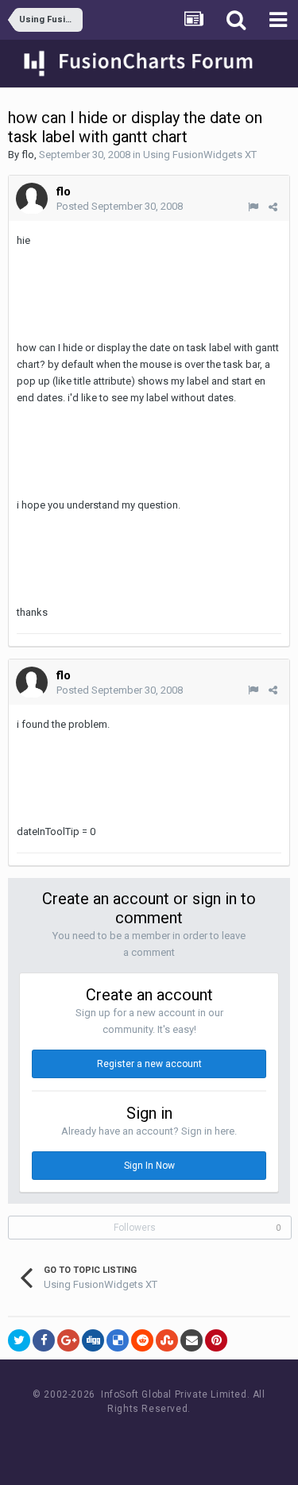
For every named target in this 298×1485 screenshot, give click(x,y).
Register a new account (149, 1063)
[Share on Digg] (93, 1340)
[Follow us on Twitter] (169, 1438)
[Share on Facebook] (44, 1340)
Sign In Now (149, 1165)
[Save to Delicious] (117, 1340)
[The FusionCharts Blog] (97, 1438)
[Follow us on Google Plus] (204, 1438)
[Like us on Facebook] (133, 1438)
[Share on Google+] (68, 1340)
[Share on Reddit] (142, 1340)
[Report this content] (253, 207)
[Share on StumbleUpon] (167, 1340)
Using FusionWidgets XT (200, 154)
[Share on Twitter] (19, 1340)
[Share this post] (273, 207)
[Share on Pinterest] (216, 1340)
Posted (119, 206)
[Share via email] (191, 1340)
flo (27, 154)
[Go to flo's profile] (32, 199)
